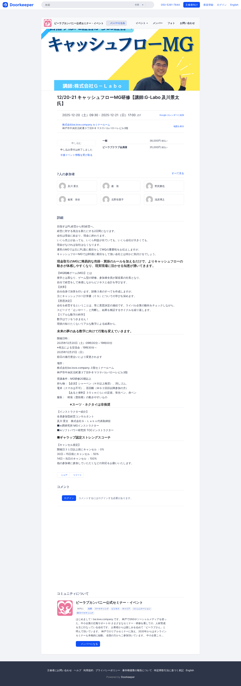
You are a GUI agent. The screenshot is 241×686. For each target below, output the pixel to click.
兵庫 (90, 609)
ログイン (222, 4)
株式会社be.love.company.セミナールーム (86, 124)
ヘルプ (77, 670)
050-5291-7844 (170, 4)
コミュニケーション (141, 609)
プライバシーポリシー (107, 670)
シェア (64, 475)
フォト (171, 23)
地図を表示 (178, 126)
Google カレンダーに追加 (171, 115)
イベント (141, 23)
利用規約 (88, 670)
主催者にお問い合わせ (59, 670)
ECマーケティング (85, 613)
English (234, 4)
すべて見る (178, 173)
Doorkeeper (128, 676)
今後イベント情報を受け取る (76, 154)
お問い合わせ (187, 23)
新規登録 (208, 4)
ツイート (77, 475)
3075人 (80, 609)
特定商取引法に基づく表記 (169, 670)
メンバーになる (117, 23)
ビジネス (115, 609)
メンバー (158, 23)
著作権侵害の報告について (137, 670)
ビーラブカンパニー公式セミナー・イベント (79, 23)
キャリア (126, 609)
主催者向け (191, 4)
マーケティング (102, 609)
